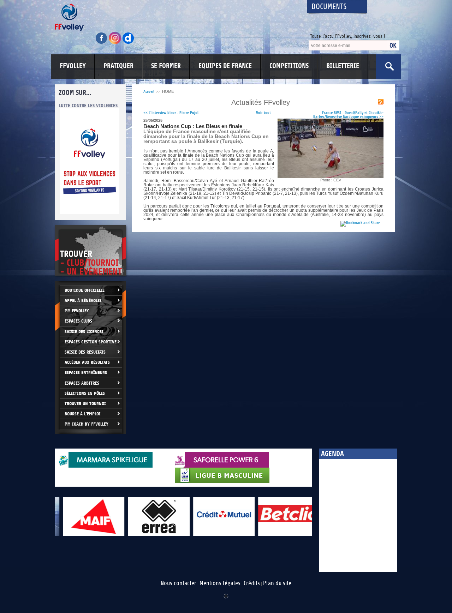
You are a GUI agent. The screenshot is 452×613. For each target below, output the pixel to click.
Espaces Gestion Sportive (91, 341)
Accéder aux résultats (87, 362)
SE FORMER (166, 66)
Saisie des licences (84, 331)
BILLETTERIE (342, 66)
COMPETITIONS (289, 66)
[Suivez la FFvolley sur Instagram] (115, 43)
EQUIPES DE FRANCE (225, 66)
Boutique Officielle (85, 290)
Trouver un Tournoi (85, 403)
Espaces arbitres (82, 383)
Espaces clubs (78, 321)
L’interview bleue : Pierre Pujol (170, 112)
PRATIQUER (118, 66)
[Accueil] (174, 17)
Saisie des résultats (85, 352)
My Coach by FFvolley (86, 424)
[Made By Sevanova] (226, 593)
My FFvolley (77, 310)
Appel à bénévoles (83, 300)
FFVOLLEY (73, 66)
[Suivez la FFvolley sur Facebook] (102, 43)
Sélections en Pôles (85, 393)
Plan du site (277, 583)
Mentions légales (220, 583)
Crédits (252, 583)
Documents (329, 6)
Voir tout (263, 112)
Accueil (148, 92)
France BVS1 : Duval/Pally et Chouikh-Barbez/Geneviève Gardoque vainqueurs (348, 114)
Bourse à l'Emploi (83, 413)
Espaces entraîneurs (86, 372)
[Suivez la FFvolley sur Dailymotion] (128, 43)
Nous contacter (178, 583)
